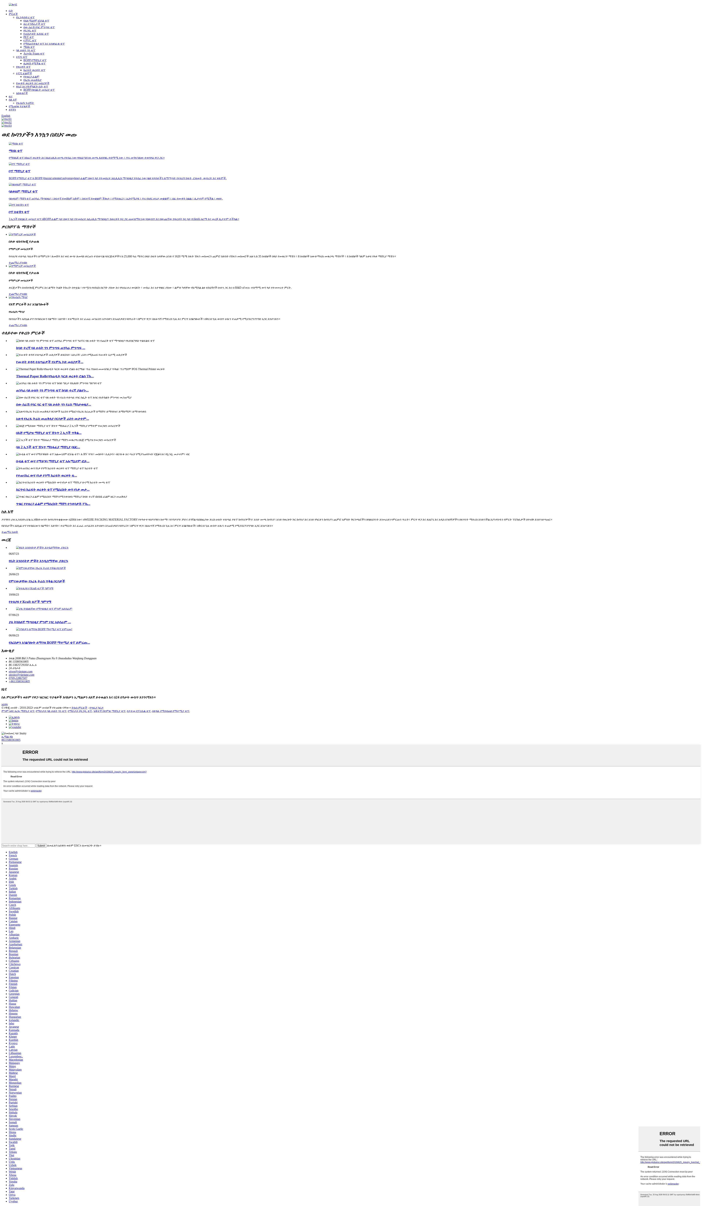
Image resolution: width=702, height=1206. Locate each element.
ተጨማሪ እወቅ (9, 532)
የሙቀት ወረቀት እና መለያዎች (32, 83)
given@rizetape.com (21, 671)
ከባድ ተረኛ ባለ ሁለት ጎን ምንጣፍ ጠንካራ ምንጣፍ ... (50, 348)
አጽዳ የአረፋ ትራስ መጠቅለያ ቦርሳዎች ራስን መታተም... (52, 419)
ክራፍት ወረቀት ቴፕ (34, 70)
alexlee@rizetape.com (21, 674)
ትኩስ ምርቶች (79, 707)
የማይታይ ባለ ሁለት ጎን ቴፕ (51, 711)
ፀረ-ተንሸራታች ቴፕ (34, 23)
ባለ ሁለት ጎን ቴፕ (25, 50)
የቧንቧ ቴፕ (29, 30)
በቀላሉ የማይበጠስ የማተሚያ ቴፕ (170, 711)
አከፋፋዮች (22, 93)
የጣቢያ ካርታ (97, 707)
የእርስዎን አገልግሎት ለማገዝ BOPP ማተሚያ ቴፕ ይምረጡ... (49, 642)
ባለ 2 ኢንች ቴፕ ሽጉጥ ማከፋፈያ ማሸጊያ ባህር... (48, 447)
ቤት (11, 10)
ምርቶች (13, 14)
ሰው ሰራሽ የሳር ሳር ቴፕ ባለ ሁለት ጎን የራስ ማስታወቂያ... (53, 404)
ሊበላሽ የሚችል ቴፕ (34, 63)
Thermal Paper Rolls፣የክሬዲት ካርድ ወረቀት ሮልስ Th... (55, 376)
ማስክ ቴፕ (29, 47)
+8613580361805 (19, 681)
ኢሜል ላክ (7, 736)
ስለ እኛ (13, 99)
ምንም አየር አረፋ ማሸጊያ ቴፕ (17, 711)
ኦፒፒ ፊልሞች (24, 73)
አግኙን (12, 109)
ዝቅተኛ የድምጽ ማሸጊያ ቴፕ (109, 711)
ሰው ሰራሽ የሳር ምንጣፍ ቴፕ (39, 27)
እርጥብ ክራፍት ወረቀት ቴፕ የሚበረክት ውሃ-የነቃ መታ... (53, 489)
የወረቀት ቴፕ (23, 66)
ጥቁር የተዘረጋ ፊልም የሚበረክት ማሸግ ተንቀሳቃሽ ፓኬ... (53, 504)
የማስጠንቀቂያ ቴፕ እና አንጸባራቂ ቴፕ (44, 43)
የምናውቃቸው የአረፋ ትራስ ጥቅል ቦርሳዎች (37, 581)
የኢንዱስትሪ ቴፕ (25, 17)
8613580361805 (10, 739)
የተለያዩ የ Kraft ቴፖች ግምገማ (30, 602)
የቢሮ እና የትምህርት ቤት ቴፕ (32, 86)
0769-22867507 (18, 678)
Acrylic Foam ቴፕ (33, 53)
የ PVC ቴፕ (29, 40)
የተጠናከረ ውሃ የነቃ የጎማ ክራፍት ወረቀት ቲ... (46, 475)
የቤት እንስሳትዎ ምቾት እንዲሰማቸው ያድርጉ (38, 561)
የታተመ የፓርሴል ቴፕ (139, 711)
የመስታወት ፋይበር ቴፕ (36, 33)
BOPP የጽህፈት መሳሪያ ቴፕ (39, 89)
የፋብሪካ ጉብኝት (25, 103)
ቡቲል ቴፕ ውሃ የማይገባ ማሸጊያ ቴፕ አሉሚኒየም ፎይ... (52, 461)
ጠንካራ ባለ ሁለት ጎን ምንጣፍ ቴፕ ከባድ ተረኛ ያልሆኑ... (52, 390)
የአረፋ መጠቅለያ (32, 79)
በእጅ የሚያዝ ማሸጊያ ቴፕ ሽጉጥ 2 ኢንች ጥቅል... (49, 433)
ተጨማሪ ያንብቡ (18, 262)
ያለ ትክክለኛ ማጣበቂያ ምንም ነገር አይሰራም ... (40, 622)
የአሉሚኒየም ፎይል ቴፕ (36, 20)
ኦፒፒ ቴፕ (21, 56)
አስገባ (4, 704)
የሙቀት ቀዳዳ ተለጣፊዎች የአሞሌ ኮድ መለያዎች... (49, 362)
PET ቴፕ (28, 37)
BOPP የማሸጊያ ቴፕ (34, 60)
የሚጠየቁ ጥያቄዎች (19, 106)
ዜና (10, 96)
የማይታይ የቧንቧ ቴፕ (80, 711)
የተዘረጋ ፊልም (31, 76)
